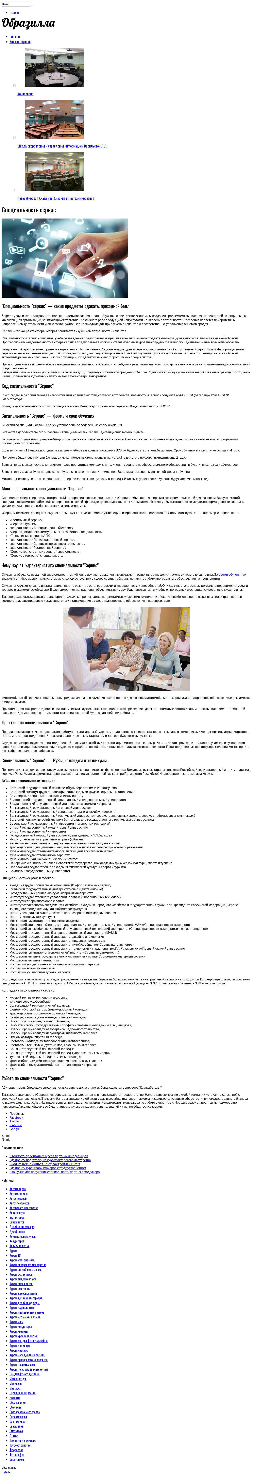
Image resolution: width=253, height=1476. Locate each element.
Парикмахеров (18, 1416)
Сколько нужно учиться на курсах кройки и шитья (44, 1164)
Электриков (16, 1459)
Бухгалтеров (16, 1217)
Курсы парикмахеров (22, 1364)
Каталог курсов (19, 41)
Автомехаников (18, 1193)
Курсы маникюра (19, 1345)
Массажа (15, 1388)
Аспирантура (17, 1212)
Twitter (14, 1121)
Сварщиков (16, 1426)
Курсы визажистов (21, 1283)
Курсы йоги (16, 1321)
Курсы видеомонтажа (22, 1279)
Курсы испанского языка (24, 1317)
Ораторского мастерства (24, 1412)
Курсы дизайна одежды (24, 1302)
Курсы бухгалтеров (20, 1274)
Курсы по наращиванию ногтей (28, 1369)
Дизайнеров (17, 1231)
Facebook (16, 1117)
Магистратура (17, 1378)
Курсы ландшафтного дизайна (28, 1340)
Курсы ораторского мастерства (28, 1359)
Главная (14, 12)
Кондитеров (16, 1241)
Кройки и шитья (19, 1245)
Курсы (13, 1250)
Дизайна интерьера (21, 1226)
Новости (14, 1397)
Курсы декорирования (23, 1293)
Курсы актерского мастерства (27, 1264)
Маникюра (15, 1383)
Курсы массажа (18, 1350)
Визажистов (17, 1222)
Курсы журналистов (21, 1307)
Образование (17, 1402)
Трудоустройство (19, 1445)
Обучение (15, 1407)
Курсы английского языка (25, 1269)
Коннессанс (25, 93)
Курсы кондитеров (20, 1326)
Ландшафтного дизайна (24, 1374)
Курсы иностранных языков (26, 1312)
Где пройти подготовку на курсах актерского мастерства (50, 1160)
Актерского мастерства (23, 1207)
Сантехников (17, 1421)
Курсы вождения (19, 1288)
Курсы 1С (15, 1255)
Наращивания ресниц (23, 1393)
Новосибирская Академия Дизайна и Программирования (55, 198)
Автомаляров (17, 1188)
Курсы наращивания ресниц (27, 1355)
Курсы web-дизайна (21, 1260)
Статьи (13, 1435)
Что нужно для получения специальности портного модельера (54, 1172)
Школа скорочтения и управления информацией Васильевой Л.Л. (62, 146)
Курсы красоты (18, 1331)
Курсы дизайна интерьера (25, 1298)
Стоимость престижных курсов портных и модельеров (48, 1156)
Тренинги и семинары (23, 1440)
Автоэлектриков (19, 1203)
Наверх (6, 1472)
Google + (15, 1129)
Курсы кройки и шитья (23, 1336)
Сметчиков (16, 1431)
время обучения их (232, 574)
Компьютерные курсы (22, 1236)
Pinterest (15, 1125)
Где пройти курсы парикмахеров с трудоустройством (47, 1168)
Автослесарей (18, 1198)
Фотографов (16, 1454)
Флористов (16, 1450)
